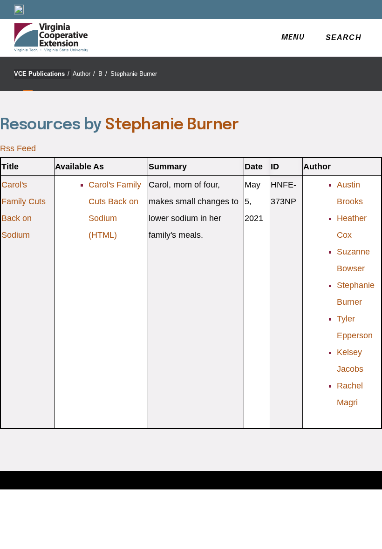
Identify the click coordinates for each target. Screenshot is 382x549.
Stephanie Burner (133, 73)
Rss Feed (18, 148)
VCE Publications (41, 73)
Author (84, 73)
